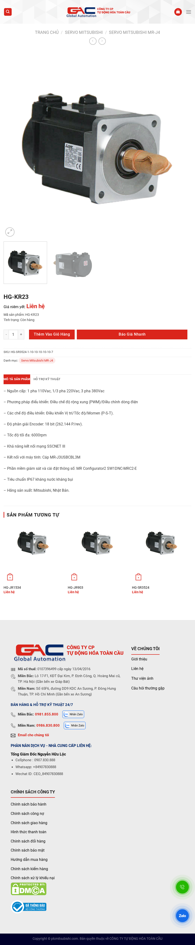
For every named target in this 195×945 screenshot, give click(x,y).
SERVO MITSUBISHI (84, 32)
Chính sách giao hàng (29, 823)
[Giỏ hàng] (178, 12)
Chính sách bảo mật (27, 850)
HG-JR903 (75, 588)
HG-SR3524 (140, 588)
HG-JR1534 (12, 588)
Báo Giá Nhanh (132, 334)
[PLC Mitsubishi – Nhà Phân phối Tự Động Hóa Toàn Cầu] (97, 12)
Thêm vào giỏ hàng (52, 334)
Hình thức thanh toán (28, 832)
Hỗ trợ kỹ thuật (47, 379)
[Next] (181, 144)
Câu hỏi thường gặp (148, 688)
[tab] (17, 379)
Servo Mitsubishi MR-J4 (134, 32)
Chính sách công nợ (27, 813)
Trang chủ (47, 32)
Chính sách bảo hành (28, 804)
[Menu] (188, 12)
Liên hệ (137, 668)
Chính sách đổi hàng (28, 841)
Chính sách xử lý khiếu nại (33, 878)
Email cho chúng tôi (33, 735)
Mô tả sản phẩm (17, 379)
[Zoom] (10, 232)
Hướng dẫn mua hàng (29, 859)
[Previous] (13, 144)
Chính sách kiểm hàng (29, 869)
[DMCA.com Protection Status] (28, 888)
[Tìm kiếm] (8, 12)
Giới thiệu (139, 659)
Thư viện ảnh (142, 678)
